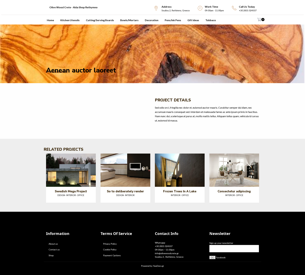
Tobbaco (210, 20)
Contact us (54, 249)
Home (50, 20)
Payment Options (112, 255)
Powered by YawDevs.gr (152, 266)
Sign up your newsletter (221, 243)
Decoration (151, 20)
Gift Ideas (193, 20)
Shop (51, 255)
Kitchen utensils (70, 20)
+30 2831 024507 (164, 246)
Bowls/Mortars (129, 20)
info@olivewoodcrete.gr (167, 253)
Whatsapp (160, 242)
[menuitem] (95, 7)
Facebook (221, 257)
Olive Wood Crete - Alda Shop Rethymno (73, 7)
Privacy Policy (110, 243)
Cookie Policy (109, 249)
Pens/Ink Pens (173, 20)
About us (53, 243)
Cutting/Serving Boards (100, 20)
